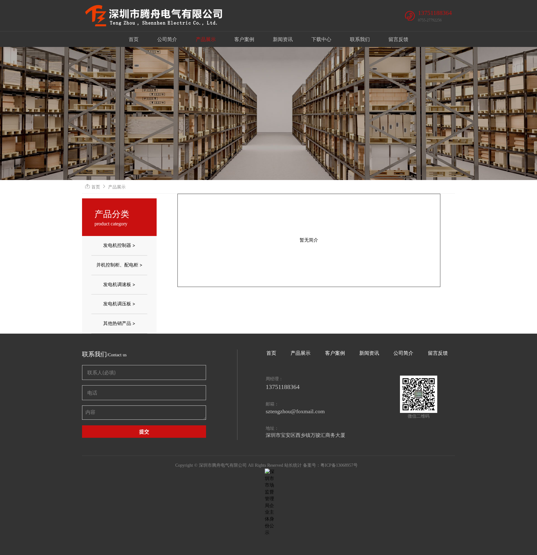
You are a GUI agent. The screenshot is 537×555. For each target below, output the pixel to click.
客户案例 (244, 39)
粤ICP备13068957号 (339, 465)
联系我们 (360, 39)
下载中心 (321, 39)
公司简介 (167, 39)
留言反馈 (398, 39)
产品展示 (206, 39)
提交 (144, 431)
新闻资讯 (283, 39)
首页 (134, 39)
